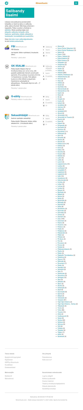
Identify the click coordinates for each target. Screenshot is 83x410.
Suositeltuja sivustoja (49, 389)
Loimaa (60, 186)
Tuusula (60, 312)
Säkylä (60, 296)
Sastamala (61, 273)
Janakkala (61, 105)
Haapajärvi (61, 62)
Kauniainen (61, 131)
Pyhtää (60, 247)
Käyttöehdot (9, 360)
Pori (59, 241)
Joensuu (60, 107)
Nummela (61, 210)
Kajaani (60, 123)
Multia (59, 198)
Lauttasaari (61, 168)
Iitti (58, 97)
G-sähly (15, 96)
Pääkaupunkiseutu (63, 249)
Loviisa (60, 188)
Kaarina (60, 119)
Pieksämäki (61, 233)
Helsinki (60, 73)
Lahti (59, 158)
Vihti (59, 326)
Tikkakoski (61, 306)
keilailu (22, 34)
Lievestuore (61, 178)
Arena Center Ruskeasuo (66, 50)
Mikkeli (60, 194)
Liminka (60, 182)
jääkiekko (8, 30)
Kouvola (60, 152)
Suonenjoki (61, 292)
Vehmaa (60, 324)
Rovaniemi (61, 263)
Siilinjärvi (60, 281)
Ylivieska (60, 330)
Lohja (59, 184)
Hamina (60, 66)
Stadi (59, 290)
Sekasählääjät (19, 115)
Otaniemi (60, 217)
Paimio (60, 223)
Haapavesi (61, 64)
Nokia (59, 206)
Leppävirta (61, 174)
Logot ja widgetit (47, 376)
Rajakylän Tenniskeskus (65, 255)
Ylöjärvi (60, 332)
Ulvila (59, 314)
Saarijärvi (61, 267)
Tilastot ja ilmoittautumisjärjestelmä (53, 384)
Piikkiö (60, 235)
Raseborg (61, 257)
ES (43, 397)
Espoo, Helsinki (62, 56)
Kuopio (60, 154)
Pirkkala (60, 237)
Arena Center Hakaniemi (65, 48)
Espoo (60, 54)
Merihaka (61, 192)
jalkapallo (8, 32)
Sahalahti (61, 269)
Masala (60, 190)
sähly (27, 32)
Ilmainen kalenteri (48, 381)
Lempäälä (61, 170)
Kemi (59, 135)
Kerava (60, 139)
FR (47, 397)
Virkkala (60, 328)
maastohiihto (29, 36)
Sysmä (60, 294)
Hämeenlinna (62, 91)
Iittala (59, 95)
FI (45, 397)
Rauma (60, 259)
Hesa (59, 81)
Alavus (60, 46)
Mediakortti (8, 376)
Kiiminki (60, 141)
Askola (60, 52)
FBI (13, 46)
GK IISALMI (18, 65)
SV (52, 397)
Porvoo (60, 245)
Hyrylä (60, 85)
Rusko (60, 265)
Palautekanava (47, 357)
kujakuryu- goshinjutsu (12, 34)
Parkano (60, 227)
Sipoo (59, 283)
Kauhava (60, 129)
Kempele (60, 137)
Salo (59, 271)
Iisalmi (60, 93)
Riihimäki (60, 261)
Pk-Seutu (60, 239)
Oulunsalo (61, 221)
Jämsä (60, 113)
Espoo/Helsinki (62, 58)
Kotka (59, 150)
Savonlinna (61, 275)
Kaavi (59, 121)
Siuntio (60, 286)
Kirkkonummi (62, 144)
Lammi (60, 162)
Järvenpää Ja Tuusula (65, 117)
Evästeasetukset (10, 367)
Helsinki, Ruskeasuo (64, 75)
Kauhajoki (61, 127)
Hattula (60, 70)
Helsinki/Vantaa (62, 77)
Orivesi (60, 215)
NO (50, 397)
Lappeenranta (62, 164)
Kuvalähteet (8, 365)
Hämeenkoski (62, 89)
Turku (59, 310)
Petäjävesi (61, 231)
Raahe (60, 251)
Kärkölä (60, 156)
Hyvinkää (60, 87)
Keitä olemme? (47, 360)
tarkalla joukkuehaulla (16, 41)
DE (39, 397)
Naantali (60, 204)
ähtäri (59, 334)
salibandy (15, 32)
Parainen (60, 225)
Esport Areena (62, 60)
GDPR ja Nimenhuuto (12, 362)
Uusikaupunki (62, 316)
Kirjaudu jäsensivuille (49, 386)
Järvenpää (61, 115)
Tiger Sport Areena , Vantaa (67, 304)
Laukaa (60, 166)
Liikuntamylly (62, 180)
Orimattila (61, 212)
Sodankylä (61, 288)
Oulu (59, 219)
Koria (59, 148)
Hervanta (60, 79)
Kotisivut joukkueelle (48, 378)
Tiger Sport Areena (64, 302)
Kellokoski (61, 133)
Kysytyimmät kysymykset (13, 357)
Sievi (59, 279)
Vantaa (60, 320)
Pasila (59, 229)
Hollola (60, 83)
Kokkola (60, 146)
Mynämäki (61, 200)
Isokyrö (60, 103)
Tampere (60, 300)
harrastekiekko (18, 36)
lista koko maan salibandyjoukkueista (21, 39)
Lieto (59, 176)
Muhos (60, 196)
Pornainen (61, 243)
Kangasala (61, 125)
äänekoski (61, 336)
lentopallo (21, 32)
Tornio (60, 308)
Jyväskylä (61, 111)
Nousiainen (61, 208)
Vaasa (60, 318)
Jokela (60, 109)
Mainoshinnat (9, 378)
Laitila (59, 160)
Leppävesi (61, 172)
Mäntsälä (60, 202)
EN (41, 397)
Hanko (60, 68)
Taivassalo (61, 298)
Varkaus (60, 322)
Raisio (60, 253)
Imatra (60, 101)
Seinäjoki (60, 277)
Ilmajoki (60, 99)
